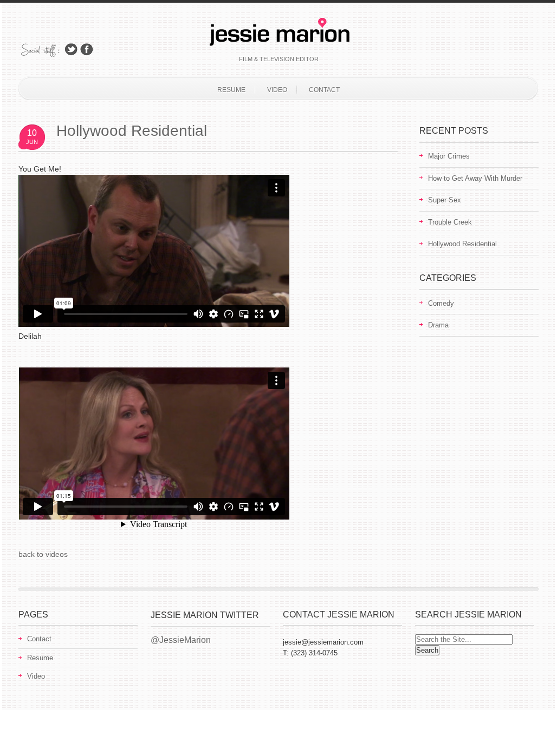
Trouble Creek (450, 222)
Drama (438, 325)
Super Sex (444, 200)
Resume (231, 90)
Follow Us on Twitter (70, 49)
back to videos (43, 554)
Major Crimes (449, 156)
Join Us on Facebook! (86, 49)
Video (277, 90)
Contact (324, 90)
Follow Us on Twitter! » (210, 640)
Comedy (441, 303)
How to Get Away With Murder (475, 178)
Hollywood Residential (131, 130)
